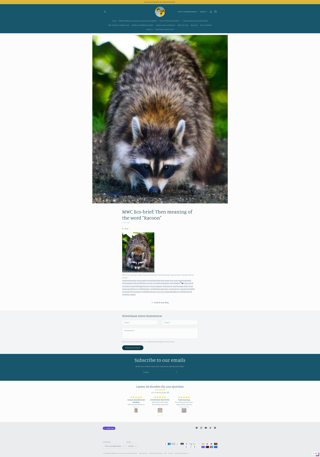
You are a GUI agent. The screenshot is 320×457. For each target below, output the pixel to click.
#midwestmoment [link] (129, 280)
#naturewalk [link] (127, 292)
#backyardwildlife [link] (187, 289)
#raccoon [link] (160, 292)
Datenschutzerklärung (156, 453)
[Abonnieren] (176, 372)
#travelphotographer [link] (161, 283)
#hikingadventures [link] (142, 286)
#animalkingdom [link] (171, 292)
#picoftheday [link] (175, 283)
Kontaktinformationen (181, 453)
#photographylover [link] (129, 289)
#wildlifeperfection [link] (148, 292)
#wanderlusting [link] (128, 286)
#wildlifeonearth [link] (185, 292)
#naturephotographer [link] (182, 280)
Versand (170, 453)
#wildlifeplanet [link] (144, 289)
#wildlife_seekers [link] (129, 294)
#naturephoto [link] (142, 280)
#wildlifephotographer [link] (159, 289)
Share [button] (126, 228)
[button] (105, 11)
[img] (160, 389)
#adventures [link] (167, 286)
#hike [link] (186, 286)
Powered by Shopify (131, 453)
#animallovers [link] (174, 289)
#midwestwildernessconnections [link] (161, 280)
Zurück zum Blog (161, 302)
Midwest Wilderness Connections (116, 453)
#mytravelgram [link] (156, 286)
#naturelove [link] (188, 283)
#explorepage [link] (178, 286)
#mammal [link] (137, 292)
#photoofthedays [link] (139, 283)
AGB (165, 453)
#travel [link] (149, 283)
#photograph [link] (127, 283)
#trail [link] (190, 286)
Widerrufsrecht (143, 453)
